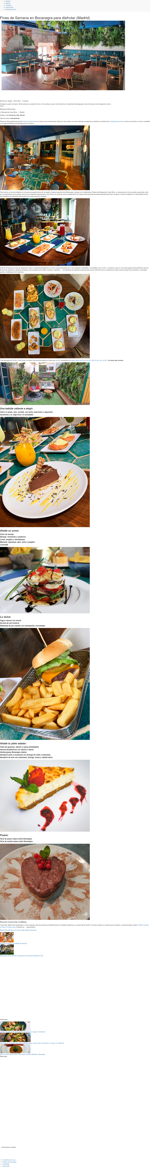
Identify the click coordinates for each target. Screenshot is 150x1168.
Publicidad (6, 1164)
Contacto (9, 5)
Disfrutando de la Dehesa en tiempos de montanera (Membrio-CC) (21, 956)
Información (9, 7)
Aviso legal (6, 1166)
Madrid (2, 930)
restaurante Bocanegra (29, 121)
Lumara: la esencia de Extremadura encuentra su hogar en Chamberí (22, 1032)
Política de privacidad (9, 1162)
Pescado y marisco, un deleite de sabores (13, 943)
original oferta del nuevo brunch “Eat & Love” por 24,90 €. (89, 360)
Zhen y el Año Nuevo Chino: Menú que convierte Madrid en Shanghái (22, 1054)
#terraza (33, 930)
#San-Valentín (26, 930)
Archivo (8, 1)
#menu (19, 930)
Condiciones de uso (9, 1160)
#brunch (13, 930)
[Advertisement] (50, 94)
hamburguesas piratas (116, 121)
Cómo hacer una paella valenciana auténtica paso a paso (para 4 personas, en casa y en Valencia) (32, 1043)
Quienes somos (11, 9)
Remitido (8, 930)
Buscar (8, 3)
